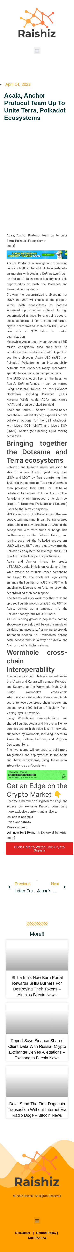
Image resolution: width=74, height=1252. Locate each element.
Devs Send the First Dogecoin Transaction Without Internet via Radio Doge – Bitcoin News (37, 1109)
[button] (37, 50)
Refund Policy (46, 1233)
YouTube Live (37, 1238)
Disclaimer (23, 1233)
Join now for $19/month (23, 832)
